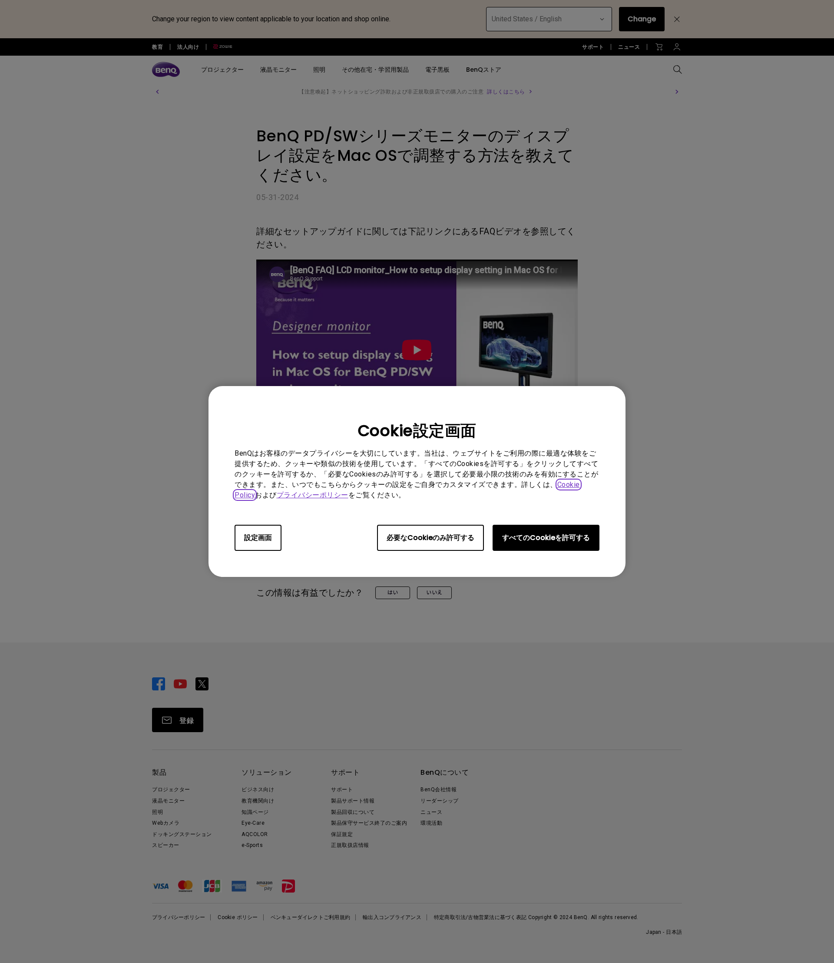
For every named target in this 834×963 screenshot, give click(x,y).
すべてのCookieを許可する (546, 538)
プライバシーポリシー (312, 495)
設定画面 (258, 538)
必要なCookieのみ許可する (430, 538)
